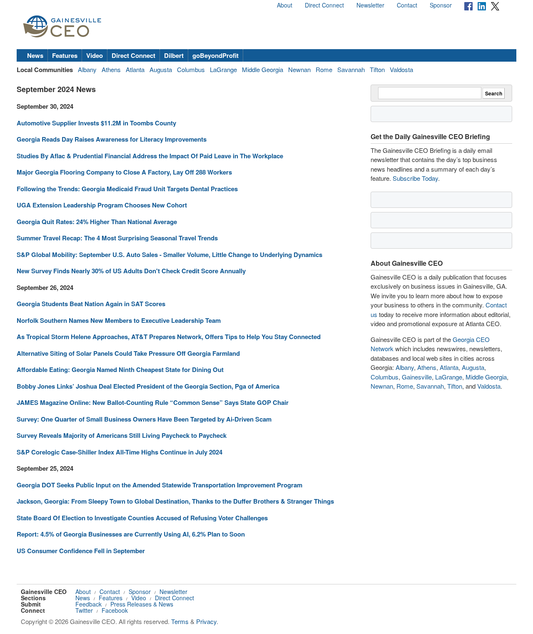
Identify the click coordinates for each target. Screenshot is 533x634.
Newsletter (370, 5)
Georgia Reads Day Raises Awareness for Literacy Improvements (112, 139)
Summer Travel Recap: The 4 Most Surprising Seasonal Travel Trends (117, 237)
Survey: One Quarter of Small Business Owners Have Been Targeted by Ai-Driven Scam (144, 419)
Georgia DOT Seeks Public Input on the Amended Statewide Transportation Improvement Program (159, 484)
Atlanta (135, 69)
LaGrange (223, 69)
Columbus (191, 69)
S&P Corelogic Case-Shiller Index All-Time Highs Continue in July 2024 (119, 452)
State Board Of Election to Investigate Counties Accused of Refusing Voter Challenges (142, 517)
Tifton (377, 69)
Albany (87, 69)
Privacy (206, 621)
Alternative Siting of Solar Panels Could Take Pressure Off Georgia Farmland (128, 353)
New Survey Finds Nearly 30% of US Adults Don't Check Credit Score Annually (131, 270)
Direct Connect (324, 5)
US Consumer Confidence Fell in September (81, 550)
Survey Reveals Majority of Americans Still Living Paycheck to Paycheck (122, 435)
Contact (407, 5)
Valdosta (401, 69)
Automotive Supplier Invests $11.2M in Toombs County (96, 122)
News (35, 55)
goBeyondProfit (215, 55)
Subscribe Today (415, 178)
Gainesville (417, 376)
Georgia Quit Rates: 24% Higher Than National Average (97, 221)
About (284, 5)
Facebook (115, 610)
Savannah (351, 69)
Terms (180, 621)
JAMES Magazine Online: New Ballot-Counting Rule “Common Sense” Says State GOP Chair (153, 402)
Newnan (299, 69)
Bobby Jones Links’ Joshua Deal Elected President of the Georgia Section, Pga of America (148, 386)
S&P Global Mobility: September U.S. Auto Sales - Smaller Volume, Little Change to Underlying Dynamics (169, 254)
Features (64, 55)
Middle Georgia (262, 69)
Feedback (88, 604)
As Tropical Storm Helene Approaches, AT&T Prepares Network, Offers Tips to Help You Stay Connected (169, 336)
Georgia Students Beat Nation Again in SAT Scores (91, 303)
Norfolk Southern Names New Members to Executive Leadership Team (119, 320)
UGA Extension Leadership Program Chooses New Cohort (102, 205)
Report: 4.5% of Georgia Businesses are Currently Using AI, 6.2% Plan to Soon (131, 534)
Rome (324, 69)
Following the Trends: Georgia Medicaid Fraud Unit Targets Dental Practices (127, 188)
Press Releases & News (141, 604)
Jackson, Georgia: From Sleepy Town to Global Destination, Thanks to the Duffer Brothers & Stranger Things (175, 501)
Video (94, 55)
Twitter (84, 610)
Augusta (160, 69)
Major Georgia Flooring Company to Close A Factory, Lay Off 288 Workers (124, 172)
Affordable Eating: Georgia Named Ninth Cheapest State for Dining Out (120, 369)
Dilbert (174, 55)
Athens (111, 69)
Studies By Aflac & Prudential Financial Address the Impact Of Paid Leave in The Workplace (150, 155)
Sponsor (441, 5)
